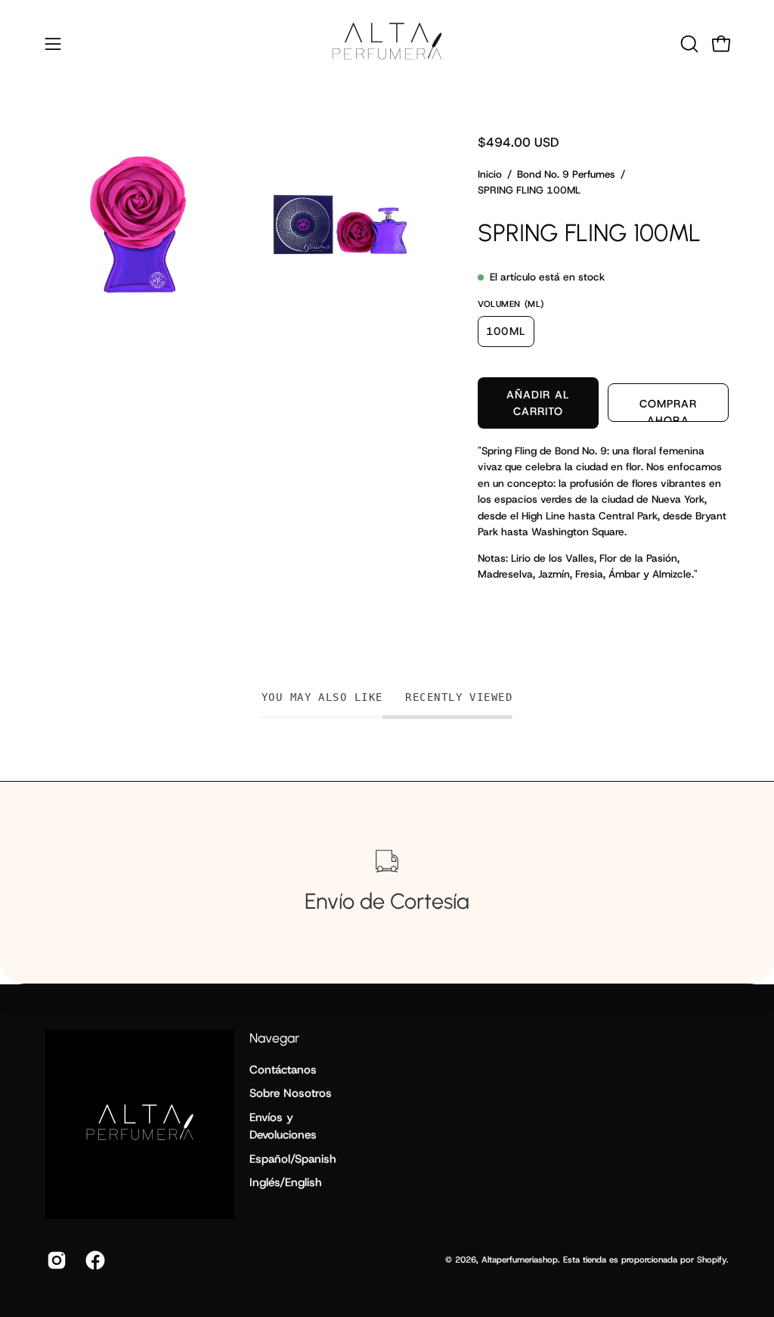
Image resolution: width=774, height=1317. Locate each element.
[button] (687, 43)
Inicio (490, 174)
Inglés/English (285, 1182)
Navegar (274, 1038)
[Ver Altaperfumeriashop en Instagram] (54, 1260)
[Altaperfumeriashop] (387, 43)
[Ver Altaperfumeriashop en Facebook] (93, 1260)
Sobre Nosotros (290, 1093)
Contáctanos (283, 1069)
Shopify (711, 1259)
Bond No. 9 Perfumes (566, 174)
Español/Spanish (292, 1159)
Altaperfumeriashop (519, 1259)
